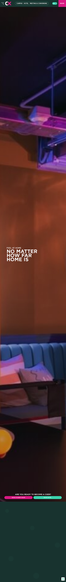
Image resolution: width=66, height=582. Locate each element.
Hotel (26, 3)
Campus (19, 3)
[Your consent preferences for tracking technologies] (63, 579)
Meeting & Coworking (38, 3)
